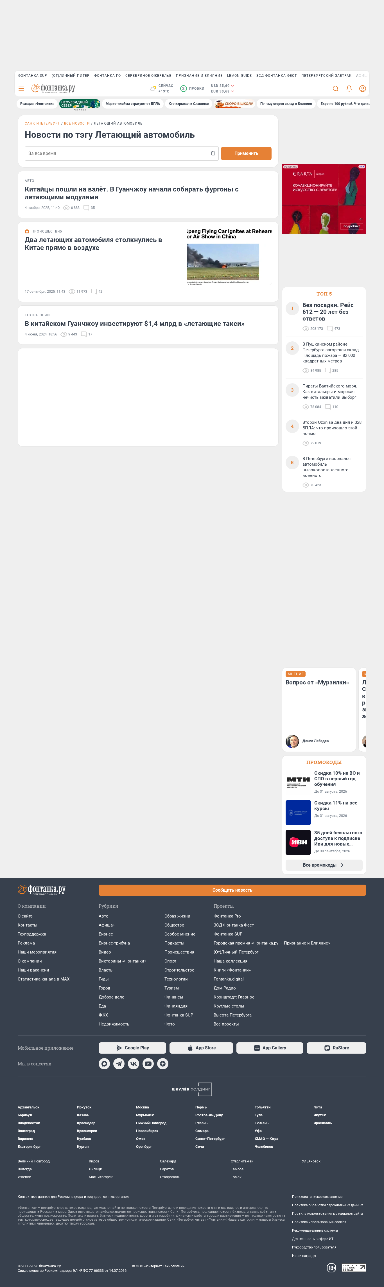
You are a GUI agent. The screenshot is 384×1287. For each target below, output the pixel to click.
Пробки (193, 88)
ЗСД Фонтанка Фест (276, 76)
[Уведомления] (349, 88)
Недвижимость (114, 1024)
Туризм (171, 988)
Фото (169, 1024)
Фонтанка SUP (32, 76)
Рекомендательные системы (315, 1230)
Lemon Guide (239, 76)
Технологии (176, 979)
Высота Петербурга (233, 1015)
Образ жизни (177, 916)
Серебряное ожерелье (148, 76)
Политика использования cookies (319, 1222)
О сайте (25, 916)
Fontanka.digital (229, 979)
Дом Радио (225, 988)
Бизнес (106, 934)
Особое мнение (179, 934)
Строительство (179, 970)
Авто (104, 916)
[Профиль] (362, 88)
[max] (104, 1063)
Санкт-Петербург (42, 123)
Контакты (27, 925)
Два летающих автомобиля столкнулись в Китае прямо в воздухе (93, 244)
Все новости (77, 123)
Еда (102, 1006)
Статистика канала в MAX (43, 979)
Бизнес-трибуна (114, 943)
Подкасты (174, 943)
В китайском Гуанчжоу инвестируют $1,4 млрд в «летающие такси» (135, 324)
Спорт (170, 961)
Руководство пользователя (314, 1247)
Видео (105, 952)
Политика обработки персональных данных (327, 1205)
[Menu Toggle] (21, 88)
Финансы (173, 997)
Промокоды (324, 762)
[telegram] (119, 1063)
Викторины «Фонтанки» (122, 961)
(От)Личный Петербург (236, 952)
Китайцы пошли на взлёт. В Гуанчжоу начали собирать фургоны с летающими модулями (132, 193)
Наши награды (304, 1256)
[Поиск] (335, 88)
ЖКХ (103, 1015)
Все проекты (226, 1024)
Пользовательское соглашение (317, 1197)
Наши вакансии (33, 970)
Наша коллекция (230, 961)
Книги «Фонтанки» (232, 970)
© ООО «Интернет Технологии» (158, 1266)
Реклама (26, 943)
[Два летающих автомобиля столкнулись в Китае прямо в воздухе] (229, 257)
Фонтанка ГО (107, 76)
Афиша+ (107, 925)
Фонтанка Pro (227, 916)
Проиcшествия (179, 952)
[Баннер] (80, 104)
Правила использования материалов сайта (327, 1214)
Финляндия (176, 1006)
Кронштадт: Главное (234, 997)
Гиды (104, 979)
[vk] (133, 1063)
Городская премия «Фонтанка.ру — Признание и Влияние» (272, 943)
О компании (30, 961)
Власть (105, 970)
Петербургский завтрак (326, 76)
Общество (174, 925)
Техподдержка (32, 934)
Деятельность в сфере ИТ (312, 1239)
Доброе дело (112, 997)
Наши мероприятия (37, 952)
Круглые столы (229, 1006)
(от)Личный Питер (71, 76)
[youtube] (148, 1063)
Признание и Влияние (199, 76)
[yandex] (162, 1063)
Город (104, 988)
